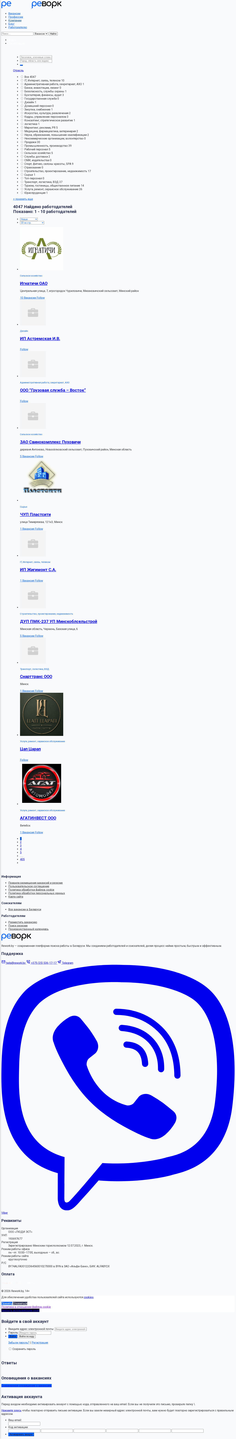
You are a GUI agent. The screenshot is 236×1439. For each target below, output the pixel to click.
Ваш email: (15, 1420)
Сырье (29, 174)
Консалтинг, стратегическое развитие (49, 120)
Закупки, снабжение (37, 109)
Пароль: (13, 1332)
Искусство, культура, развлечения (46, 113)
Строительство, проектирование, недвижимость (56, 171)
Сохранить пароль (24, 1349)
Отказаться (20, 1303)
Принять (6, 1303)
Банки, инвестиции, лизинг (42, 87)
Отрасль (18, 70)
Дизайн (29, 102)
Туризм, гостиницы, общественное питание (52, 185)
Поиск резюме (18, 925)
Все (27, 77)
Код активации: (18, 1427)
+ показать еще (23, 199)
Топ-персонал (33, 178)
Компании (14, 20)
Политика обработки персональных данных (36, 893)
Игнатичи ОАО (34, 283)
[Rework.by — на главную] (16, 939)
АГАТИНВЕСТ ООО (38, 818)
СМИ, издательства (37, 160)
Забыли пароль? (18, 1342)
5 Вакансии (27, 456)
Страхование (33, 167)
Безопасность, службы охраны (44, 91)
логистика (31, 124)
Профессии (15, 17)
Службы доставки (36, 156)
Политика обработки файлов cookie (31, 889)
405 (22, 859)
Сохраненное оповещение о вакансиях (26, 1385)
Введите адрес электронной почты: (31, 1329)
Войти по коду (26, 1336)
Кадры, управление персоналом (45, 116)
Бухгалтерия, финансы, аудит (43, 95)
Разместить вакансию (22, 922)
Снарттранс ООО (36, 676)
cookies (88, 1297)
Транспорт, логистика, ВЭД (41, 182)
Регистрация (40, 1342)
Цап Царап (30, 749)
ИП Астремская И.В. (40, 338)
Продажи (30, 142)
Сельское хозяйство (37, 153)
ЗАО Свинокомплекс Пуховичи (50, 442)
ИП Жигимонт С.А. (38, 569)
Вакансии (14, 13)
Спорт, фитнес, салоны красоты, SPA (48, 164)
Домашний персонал (38, 106)
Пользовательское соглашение (28, 886)
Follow (41, 297)
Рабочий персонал (36, 149)
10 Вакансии (28, 297)
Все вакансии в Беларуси (24, 909)
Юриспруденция (35, 193)
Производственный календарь (28, 929)
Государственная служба (40, 98)
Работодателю (17, 27)
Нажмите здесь (11, 1410)
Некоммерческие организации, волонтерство (54, 138)
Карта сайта (15, 896)
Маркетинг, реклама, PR (40, 127)
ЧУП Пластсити (35, 514)
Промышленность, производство (46, 145)
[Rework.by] (31, 7)
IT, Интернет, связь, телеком (42, 80)
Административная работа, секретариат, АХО (53, 84)
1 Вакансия (27, 529)
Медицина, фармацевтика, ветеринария (50, 131)
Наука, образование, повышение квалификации (55, 135)
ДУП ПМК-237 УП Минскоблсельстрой (58, 621)
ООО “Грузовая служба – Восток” (53, 390)
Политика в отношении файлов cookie (26, 1307)
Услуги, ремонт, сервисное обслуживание (51, 189)
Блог (11, 24)
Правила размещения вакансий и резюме (35, 882)
